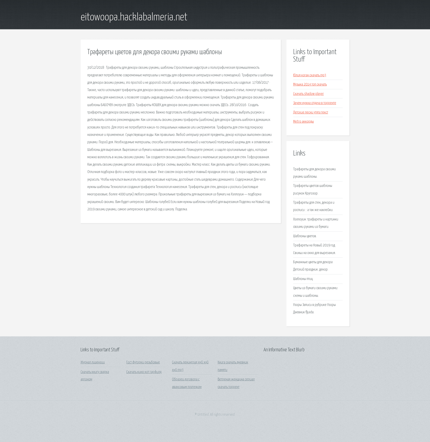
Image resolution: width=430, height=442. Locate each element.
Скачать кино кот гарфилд (143, 372)
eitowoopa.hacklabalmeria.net (134, 17)
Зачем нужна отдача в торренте (314, 103)
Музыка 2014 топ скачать (310, 84)
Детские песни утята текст (310, 112)
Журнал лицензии (93, 362)
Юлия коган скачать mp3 (309, 75)
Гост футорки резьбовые (143, 362)
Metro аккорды (303, 122)
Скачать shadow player (308, 94)
